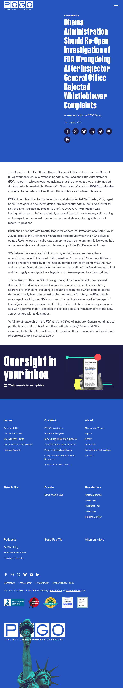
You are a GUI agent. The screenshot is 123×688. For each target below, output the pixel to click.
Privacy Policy (56, 590)
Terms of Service (73, 590)
